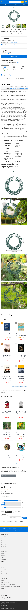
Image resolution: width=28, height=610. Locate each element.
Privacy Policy (4, 580)
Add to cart (14, 56)
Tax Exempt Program (5, 573)
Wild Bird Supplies (20, 88)
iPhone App (3, 591)
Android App (4, 593)
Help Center (22, 528)
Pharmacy (3, 565)
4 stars (2, 502)
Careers (3, 538)
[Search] (22, 2)
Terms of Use (4, 578)
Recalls (2, 567)
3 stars (2, 504)
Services (11, 4)
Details (11, 75)
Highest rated (17, 511)
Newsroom (3, 540)
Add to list (8, 78)
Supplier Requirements (6, 546)
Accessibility (4, 569)
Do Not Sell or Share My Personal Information (10, 586)
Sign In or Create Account (10, 528)
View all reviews (5, 496)
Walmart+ (3, 557)
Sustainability (4, 544)
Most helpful (4, 514)
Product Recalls (4, 571)
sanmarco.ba (12, 44)
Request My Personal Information (8, 584)
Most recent (8, 511)
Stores (2, 553)
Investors (3, 542)
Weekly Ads (19, 530)
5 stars (2, 500)
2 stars (2, 505)
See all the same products (21, 463)
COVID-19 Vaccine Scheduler (7, 563)
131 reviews (10, 35)
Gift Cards (3, 559)
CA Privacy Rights (5, 582)
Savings (16, 4)
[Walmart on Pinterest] (10, 598)
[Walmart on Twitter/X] (5, 598)
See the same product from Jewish (19, 386)
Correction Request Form (8, 476)
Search (24, 517)
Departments (5, 4)
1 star (3, 507)
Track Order (10, 530)
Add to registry (21, 78)
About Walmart (4, 536)
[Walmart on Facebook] (2, 598)
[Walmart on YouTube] (7, 598)
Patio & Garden (13, 88)
